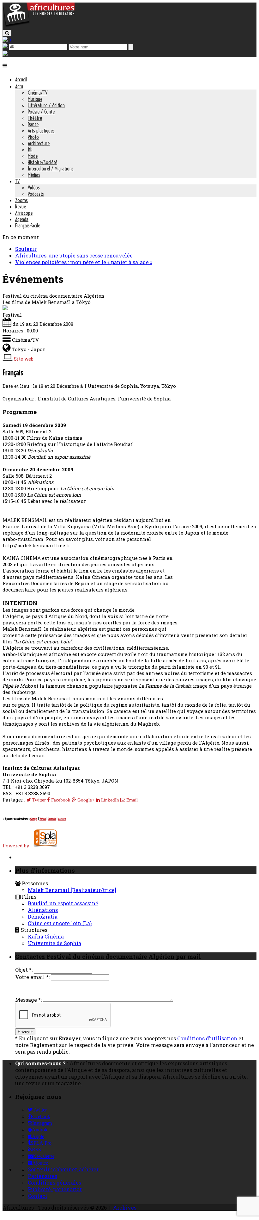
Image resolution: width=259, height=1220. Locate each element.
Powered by (18, 845)
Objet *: (24, 969)
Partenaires (42, 1176)
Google (33, 819)
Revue (20, 206)
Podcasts (36, 194)
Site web (23, 359)
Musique (35, 99)
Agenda (21, 219)
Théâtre (35, 118)
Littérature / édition (46, 105)
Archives (124, 1207)
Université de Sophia (54, 943)
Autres (62, 819)
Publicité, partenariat (55, 1189)
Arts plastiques (41, 130)
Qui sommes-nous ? (40, 1063)
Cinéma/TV (37, 93)
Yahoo (42, 819)
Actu (19, 86)
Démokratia (42, 916)
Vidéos (34, 187)
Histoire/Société (42, 162)
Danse (33, 124)
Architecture (39, 143)
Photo (33, 137)
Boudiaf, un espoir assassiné (63, 903)
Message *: (28, 999)
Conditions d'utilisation (207, 1038)
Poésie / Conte (41, 111)
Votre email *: (32, 977)
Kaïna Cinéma (46, 936)
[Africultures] (39, 25)
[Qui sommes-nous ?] (5, 53)
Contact (37, 1195)
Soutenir (26, 248)
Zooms (21, 200)
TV (17, 181)
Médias (34, 175)
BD (30, 149)
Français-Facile (27, 225)
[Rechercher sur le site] (7, 33)
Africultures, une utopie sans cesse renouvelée (74, 255)
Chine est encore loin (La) (60, 923)
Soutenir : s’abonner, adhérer (63, 1169)
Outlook (52, 819)
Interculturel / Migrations (51, 168)
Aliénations (43, 910)
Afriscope (24, 213)
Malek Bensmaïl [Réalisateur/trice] (72, 890)
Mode (33, 156)
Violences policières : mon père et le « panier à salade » (83, 262)
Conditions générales (54, 1182)
